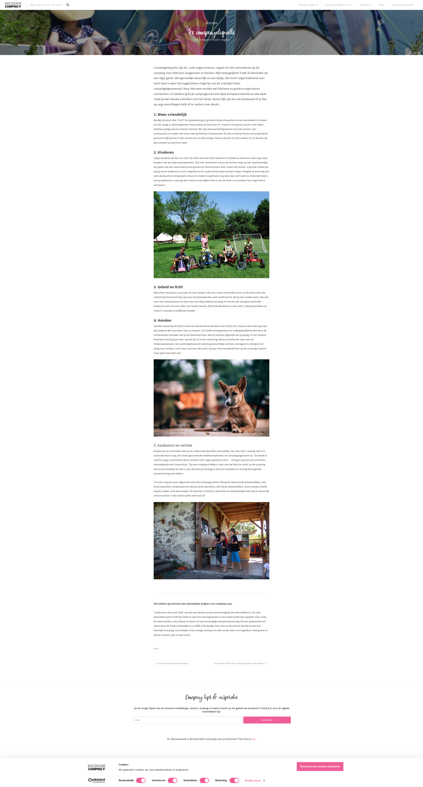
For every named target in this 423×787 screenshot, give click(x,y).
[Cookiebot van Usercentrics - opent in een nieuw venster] (96, 780)
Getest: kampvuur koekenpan (173, 663)
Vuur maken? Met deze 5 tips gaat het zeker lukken (239, 663)
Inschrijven (267, 720)
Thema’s (364, 4)
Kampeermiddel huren (337, 4)
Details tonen (252, 780)
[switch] (172, 780)
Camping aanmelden (403, 4)
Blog (381, 4)
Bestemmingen (307, 4)
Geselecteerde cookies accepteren (320, 766)
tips (157, 648)
